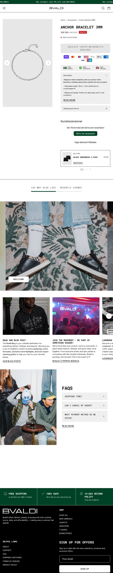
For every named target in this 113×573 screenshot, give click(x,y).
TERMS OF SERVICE (11, 561)
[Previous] (7, 63)
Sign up (84, 569)
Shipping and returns (71, 108)
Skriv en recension (85, 133)
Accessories (72, 20)
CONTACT (7, 550)
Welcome (18, 279)
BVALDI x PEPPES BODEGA (66, 361)
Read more (68, 426)
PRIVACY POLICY (10, 565)
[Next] (48, 63)
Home (63, 20)
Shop (61, 510)
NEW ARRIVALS (65, 519)
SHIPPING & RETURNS (12, 558)
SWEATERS (64, 526)
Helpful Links (10, 541)
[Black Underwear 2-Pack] (67, 158)
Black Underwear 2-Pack (85, 157)
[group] (56, 330)
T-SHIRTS (63, 530)
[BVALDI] (56, 8)
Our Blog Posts (12, 361)
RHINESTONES (65, 533)
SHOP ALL (63, 515)
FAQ (4, 554)
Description (67, 75)
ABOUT (6, 547)
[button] (102, 8)
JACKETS (63, 522)
